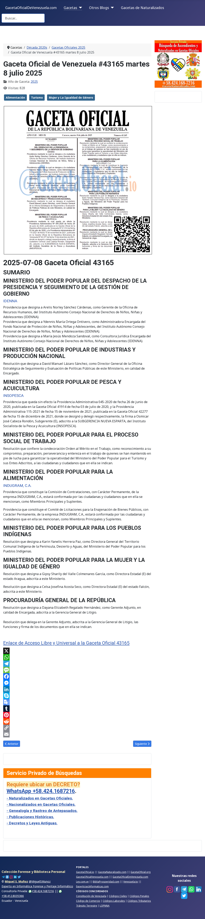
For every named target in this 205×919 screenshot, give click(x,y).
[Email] (77, 734)
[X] (77, 651)
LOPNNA (105, 905)
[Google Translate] (77, 702)
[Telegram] (77, 663)
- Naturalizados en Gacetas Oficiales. (40, 798)
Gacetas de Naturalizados (142, 7)
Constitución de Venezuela (91, 896)
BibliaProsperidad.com (106, 881)
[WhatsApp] (77, 657)
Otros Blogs (99, 7)
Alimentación (15, 97)
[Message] (77, 670)
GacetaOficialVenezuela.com (92, 877)
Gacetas (70, 7)
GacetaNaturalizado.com (112, 872)
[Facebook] (77, 676)
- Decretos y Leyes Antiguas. (32, 823)
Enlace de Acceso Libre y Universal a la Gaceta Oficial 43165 (66, 643)
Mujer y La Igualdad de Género (71, 97)
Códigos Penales (139, 896)
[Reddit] (77, 721)
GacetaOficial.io (85, 872)
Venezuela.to (130, 881)
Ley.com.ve (82, 881)
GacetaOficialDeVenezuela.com (31, 7)
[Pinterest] (77, 715)
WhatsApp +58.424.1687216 (41, 791)
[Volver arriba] (198, 911)
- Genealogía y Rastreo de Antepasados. (42, 810)
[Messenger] (77, 683)
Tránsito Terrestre (86, 905)
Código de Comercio (88, 901)
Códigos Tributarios (139, 901)
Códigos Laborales (114, 901)
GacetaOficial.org (141, 872)
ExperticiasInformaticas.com (92, 886)
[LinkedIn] (77, 689)
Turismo (37, 97)
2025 (34, 81)
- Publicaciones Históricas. (30, 817)
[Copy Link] (77, 728)
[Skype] (77, 696)
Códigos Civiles (118, 896)
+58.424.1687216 (43, 891)
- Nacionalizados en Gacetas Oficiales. (41, 804)
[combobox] (23, 18)
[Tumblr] (77, 708)
